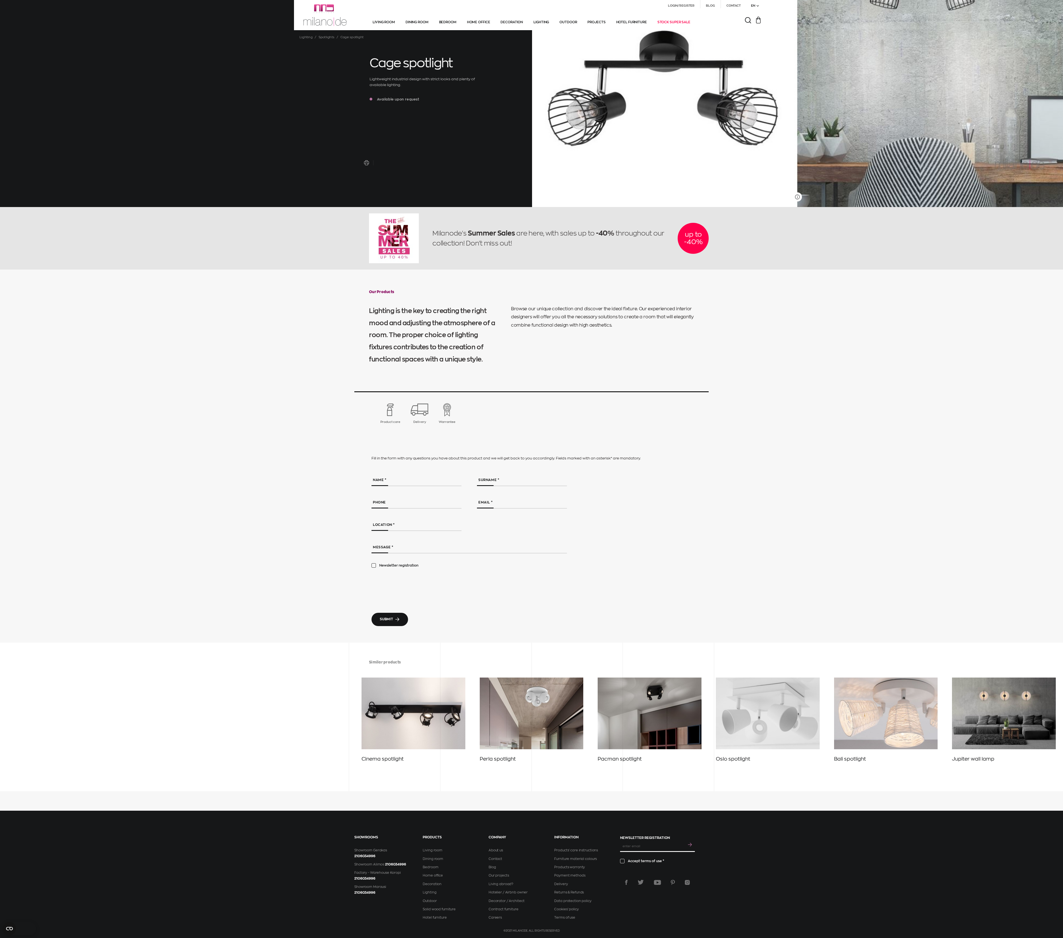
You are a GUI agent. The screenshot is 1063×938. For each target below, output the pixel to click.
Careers (495, 917)
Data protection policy (572, 901)
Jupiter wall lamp (973, 758)
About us (496, 850)
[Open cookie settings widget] (19, 928)
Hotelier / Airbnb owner (508, 892)
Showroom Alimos (369, 864)
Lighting (306, 37)
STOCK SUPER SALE (673, 22)
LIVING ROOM (384, 22)
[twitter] (641, 882)
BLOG (710, 5)
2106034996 (364, 856)
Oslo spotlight (733, 758)
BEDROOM (447, 22)
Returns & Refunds (569, 892)
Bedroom (430, 867)
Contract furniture (503, 909)
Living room (432, 850)
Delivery (561, 884)
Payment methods (569, 875)
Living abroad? (501, 884)
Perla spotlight (498, 758)
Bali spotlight (850, 758)
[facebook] (626, 882)
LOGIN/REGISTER (681, 5)
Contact (495, 859)
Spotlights (326, 37)
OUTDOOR (568, 22)
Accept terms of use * (646, 861)
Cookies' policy (566, 909)
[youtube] (657, 882)
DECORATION (511, 22)
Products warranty (569, 867)
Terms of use (564, 917)
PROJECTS (596, 22)
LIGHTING (541, 22)
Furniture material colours (575, 859)
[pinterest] (673, 882)
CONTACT (733, 5)
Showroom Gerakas (370, 850)
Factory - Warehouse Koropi (377, 872)
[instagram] (687, 882)
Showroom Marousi (370, 886)
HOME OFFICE (478, 22)
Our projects (499, 875)
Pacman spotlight (620, 758)
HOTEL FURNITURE (631, 22)
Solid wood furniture (439, 909)
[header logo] (325, 15)
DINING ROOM (417, 22)
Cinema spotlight (383, 758)
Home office (433, 875)
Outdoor (430, 901)
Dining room (433, 859)
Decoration (432, 884)
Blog (492, 867)
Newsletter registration (399, 565)
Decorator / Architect (506, 901)
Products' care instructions (576, 850)
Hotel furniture (435, 917)
